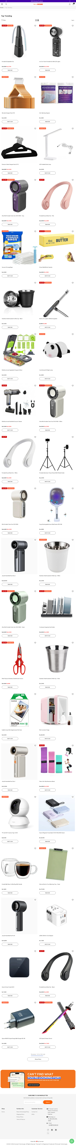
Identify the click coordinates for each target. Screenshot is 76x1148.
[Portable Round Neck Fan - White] (19, 453)
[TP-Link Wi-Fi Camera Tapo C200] (19, 813)
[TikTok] (55, 1129)
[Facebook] (48, 1129)
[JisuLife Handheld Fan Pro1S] (19, 916)
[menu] (2, 4)
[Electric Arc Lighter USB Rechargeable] (57, 299)
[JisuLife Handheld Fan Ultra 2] (19, 556)
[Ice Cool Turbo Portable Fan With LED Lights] (57, 42)
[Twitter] (48, 1133)
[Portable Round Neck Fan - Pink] (57, 196)
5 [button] (57, 161)
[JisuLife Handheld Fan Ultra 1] (19, 761)
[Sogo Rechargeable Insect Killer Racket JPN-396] (57, 504)
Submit (48, 1102)
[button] (36, 20)
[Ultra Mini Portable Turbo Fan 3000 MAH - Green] (19, 607)
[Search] (6, 4)
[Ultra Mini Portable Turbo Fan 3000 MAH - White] (57, 401)
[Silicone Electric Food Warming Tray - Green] (57, 864)
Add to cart (10, 121)
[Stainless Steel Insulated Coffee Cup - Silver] (57, 659)
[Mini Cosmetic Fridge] (57, 710)
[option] (38, 1)
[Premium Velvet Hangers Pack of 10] (19, 144)
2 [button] (53, 161)
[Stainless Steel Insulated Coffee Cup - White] (57, 556)
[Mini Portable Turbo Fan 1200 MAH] (19, 504)
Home (1, 7)
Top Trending (8, 7)
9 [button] (24, 418)
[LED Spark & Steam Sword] (57, 1018)
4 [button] (58, 932)
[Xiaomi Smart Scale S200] (19, 967)
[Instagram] (52, 1129)
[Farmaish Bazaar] (38, 1079)
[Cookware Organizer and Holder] (57, 607)
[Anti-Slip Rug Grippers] (57, 93)
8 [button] (61, 161)
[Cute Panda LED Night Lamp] (57, 350)
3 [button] (54, 161)
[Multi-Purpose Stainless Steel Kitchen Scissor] (19, 659)
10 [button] (62, 1035)
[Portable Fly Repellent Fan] (19, 42)
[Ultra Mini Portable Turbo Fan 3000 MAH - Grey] (19, 196)
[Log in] (70, 4)
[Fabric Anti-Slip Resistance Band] (57, 761)
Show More (38, 1059)
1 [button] (54, 932)
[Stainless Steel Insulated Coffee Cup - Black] (19, 299)
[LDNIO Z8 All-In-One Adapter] (57, 916)
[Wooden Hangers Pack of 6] (19, 93)
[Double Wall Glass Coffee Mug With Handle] (19, 864)
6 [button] (58, 161)
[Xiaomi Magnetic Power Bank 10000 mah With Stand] (57, 813)
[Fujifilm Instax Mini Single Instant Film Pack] (19, 710)
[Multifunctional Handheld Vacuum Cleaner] (19, 401)
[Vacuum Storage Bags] (19, 247)
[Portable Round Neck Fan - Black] (57, 967)
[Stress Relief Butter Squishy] (57, 247)
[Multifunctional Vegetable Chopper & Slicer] (19, 350)
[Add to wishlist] (35, 25)
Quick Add (10, 70)
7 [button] (58, 1035)
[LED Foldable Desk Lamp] (57, 144)
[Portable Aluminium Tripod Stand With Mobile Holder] (57, 453)
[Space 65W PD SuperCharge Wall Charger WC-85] (19, 1018)
